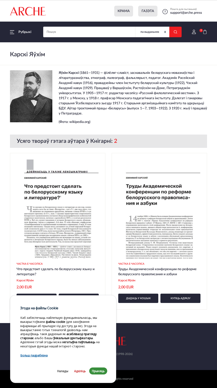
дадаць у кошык (138, 298)
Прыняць (98, 371)
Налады (62, 371)
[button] (20, 32)
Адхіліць (80, 371)
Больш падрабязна (34, 355)
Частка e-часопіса (30, 264)
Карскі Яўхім (25, 280)
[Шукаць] (175, 32)
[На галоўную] (28, 11)
